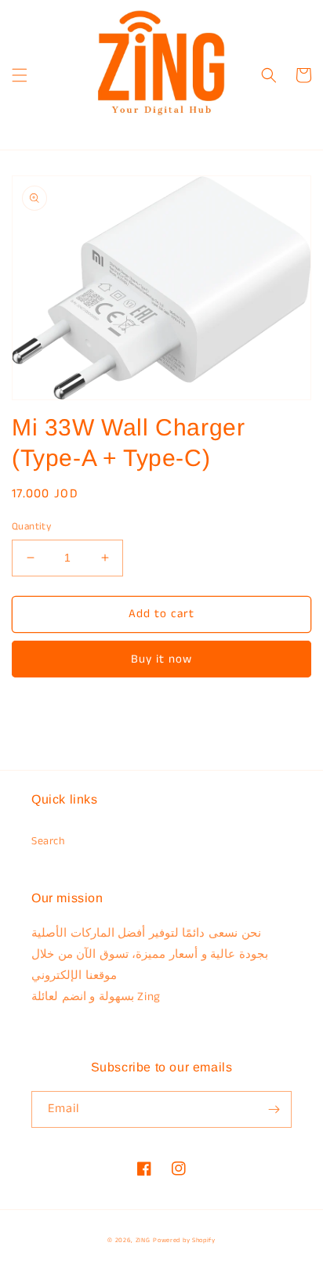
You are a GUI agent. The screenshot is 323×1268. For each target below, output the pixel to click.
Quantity (31, 526)
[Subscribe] (273, 1109)
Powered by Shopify (184, 1240)
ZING (143, 1240)
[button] (19, 75)
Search (48, 841)
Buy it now (161, 659)
